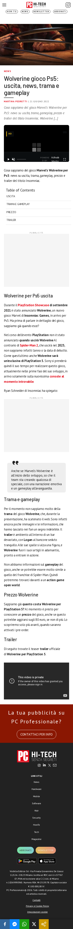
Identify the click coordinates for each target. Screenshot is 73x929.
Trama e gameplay (18, 204)
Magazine (36, 839)
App (36, 810)
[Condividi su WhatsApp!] (24, 924)
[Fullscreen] (64, 159)
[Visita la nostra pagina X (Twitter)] (49, 765)
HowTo (36, 824)
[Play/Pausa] (8, 159)
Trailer (11, 220)
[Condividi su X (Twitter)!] (34, 924)
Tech (36, 832)
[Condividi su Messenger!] (14, 924)
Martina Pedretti (15, 101)
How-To (12, 11)
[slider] (21, 159)
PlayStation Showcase (33, 305)
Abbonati (60, 11)
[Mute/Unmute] (13, 159)
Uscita (10, 196)
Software (36, 803)
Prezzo (11, 212)
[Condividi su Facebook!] (5, 924)
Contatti (36, 900)
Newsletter (41, 11)
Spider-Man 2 (29, 345)
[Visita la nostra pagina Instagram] (39, 765)
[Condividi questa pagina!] (44, 924)
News (25, 11)
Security (36, 817)
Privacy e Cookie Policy (37, 905)
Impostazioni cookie (37, 911)
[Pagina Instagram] (68, 5)
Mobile (36, 796)
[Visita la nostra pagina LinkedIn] (44, 765)
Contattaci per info (36, 734)
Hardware (36, 789)
